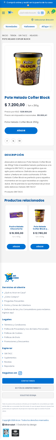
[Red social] (6, 433)
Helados (34, 35)
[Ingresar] (48, 13)
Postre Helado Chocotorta (16, 228)
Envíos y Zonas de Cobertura (17, 305)
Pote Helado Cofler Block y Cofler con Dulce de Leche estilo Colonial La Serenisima (39, 228)
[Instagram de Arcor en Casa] (20, 373)
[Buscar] (38, 13)
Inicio (5, 35)
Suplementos (10, 357)
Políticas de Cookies (13, 333)
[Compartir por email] (19, 140)
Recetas (8, 361)
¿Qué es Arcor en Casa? (15, 292)
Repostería (9, 366)
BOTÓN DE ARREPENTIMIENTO (28, 388)
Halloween (29, 26)
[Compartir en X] (13, 140)
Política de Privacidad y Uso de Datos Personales (26, 329)
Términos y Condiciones (15, 324)
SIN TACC (23, 35)
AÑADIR (21, 130)
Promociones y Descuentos (16, 341)
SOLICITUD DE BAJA (28, 395)
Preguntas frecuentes (14, 301)
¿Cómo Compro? (11, 296)
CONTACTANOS (28, 381)
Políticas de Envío (12, 337)
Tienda (13, 35)
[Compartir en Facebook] (7, 140)
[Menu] (3, 13)
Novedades (11, 26)
